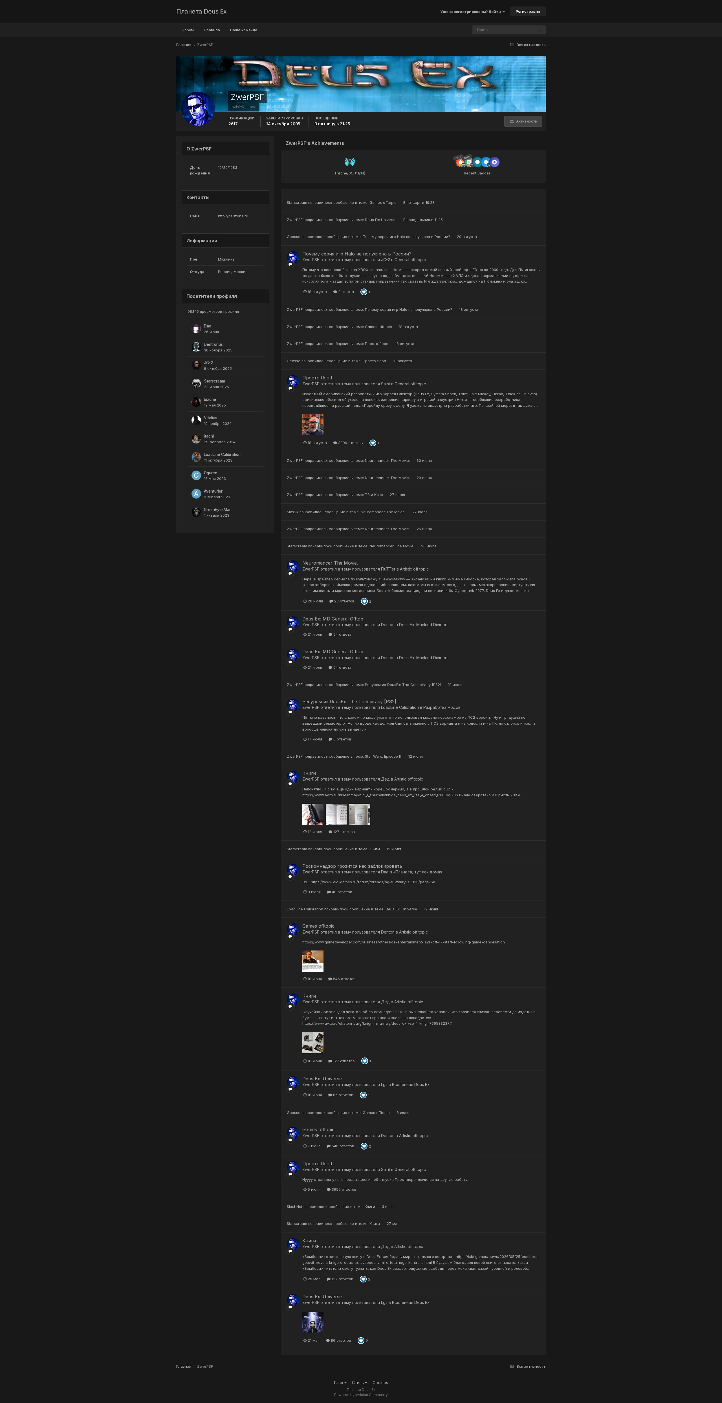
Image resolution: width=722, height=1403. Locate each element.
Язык (339, 1382)
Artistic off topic (414, 569)
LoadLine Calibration (222, 454)
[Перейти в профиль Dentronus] (196, 347)
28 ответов (344, 601)
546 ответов (344, 978)
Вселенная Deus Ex (411, 1084)
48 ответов (341, 892)
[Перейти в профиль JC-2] (196, 365)
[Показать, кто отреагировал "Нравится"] (363, 291)
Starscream (214, 381)
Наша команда (243, 30)
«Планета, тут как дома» (417, 871)
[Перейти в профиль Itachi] (196, 438)
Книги (309, 773)
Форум (187, 30)
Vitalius (210, 418)
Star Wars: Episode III (384, 756)
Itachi (209, 436)
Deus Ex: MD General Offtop (332, 619)
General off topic (410, 259)
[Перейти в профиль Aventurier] (196, 494)
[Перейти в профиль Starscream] (196, 383)
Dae (207, 326)
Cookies (380, 1382)
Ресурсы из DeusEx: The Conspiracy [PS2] (403, 684)
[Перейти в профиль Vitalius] (196, 420)
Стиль (358, 1382)
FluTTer (388, 569)
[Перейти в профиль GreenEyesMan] (196, 512)
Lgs (384, 1084)
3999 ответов (350, 442)
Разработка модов (442, 707)
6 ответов (341, 739)
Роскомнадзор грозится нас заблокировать (352, 866)
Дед (385, 779)
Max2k (292, 512)
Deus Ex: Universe (381, 219)
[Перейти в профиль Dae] (196, 328)
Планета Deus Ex (201, 11)
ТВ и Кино (374, 494)
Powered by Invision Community (361, 1395)
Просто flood (377, 343)
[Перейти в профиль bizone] (196, 402)
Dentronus (213, 344)
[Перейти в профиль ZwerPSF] (293, 257)
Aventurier (213, 491)
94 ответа (341, 634)
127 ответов (343, 831)
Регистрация (528, 11)
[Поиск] (539, 30)
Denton (388, 624)
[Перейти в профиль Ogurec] (196, 475)
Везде (520, 30)
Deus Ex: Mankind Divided (423, 624)
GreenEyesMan (218, 509)
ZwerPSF (295, 219)
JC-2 (208, 362)
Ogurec (210, 473)
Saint (385, 383)
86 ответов (342, 1094)
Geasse (293, 236)
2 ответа (345, 291)
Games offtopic (383, 202)
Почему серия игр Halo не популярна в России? (407, 236)
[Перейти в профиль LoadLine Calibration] (196, 457)
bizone (210, 399)
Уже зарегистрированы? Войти (471, 11)
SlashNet (294, 1206)
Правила (212, 30)
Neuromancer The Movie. (388, 460)
